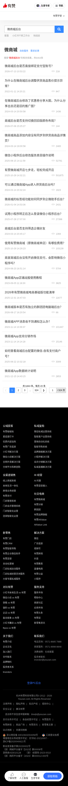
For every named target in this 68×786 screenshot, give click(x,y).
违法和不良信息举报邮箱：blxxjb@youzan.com (28, 714)
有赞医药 (46, 719)
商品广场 (20, 725)
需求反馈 (34, 51)
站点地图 (7, 730)
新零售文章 (47, 725)
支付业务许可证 (10, 719)
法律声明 (7, 704)
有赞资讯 (33, 725)
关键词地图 (21, 730)
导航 (61, 6)
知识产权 (33, 704)
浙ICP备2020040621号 (14, 741)
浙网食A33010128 (12, 753)
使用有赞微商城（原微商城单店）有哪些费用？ (35, 243)
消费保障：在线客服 (44, 652)
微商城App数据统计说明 (20, 370)
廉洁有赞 (20, 709)
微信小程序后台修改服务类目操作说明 (29, 155)
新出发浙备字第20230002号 (16, 746)
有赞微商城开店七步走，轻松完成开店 (29, 169)
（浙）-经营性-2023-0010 (38, 753)
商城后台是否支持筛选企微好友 (25, 228)
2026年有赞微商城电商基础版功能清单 (30, 292)
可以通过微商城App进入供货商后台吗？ (30, 184)
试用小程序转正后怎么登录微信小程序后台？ (34, 213)
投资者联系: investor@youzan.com (45, 658)
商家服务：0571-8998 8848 (47, 647)
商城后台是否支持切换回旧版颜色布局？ (31, 120)
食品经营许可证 (30, 719)
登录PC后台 (34, 682)
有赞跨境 (7, 725)
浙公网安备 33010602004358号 (22, 735)
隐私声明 (20, 704)
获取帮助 (53, 776)
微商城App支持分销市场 (20, 336)
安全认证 (7, 709)
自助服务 (24, 51)
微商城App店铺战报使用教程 (23, 277)
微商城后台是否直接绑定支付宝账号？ (29, 66)
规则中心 (46, 704)
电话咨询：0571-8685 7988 (47, 641)
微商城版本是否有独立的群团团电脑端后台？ (34, 307)
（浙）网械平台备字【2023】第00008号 (23, 749)
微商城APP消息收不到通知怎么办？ (28, 321)
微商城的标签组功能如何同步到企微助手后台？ (35, 199)
